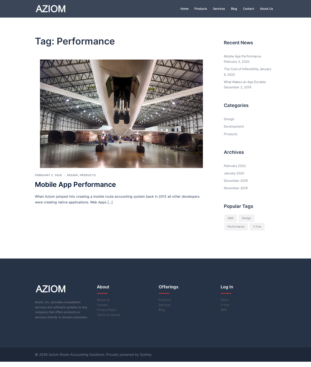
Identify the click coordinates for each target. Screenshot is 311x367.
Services (219, 8)
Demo (225, 300)
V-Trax (257, 226)
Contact (248, 8)
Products (200, 8)
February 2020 (235, 166)
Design (72, 175)
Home (184, 8)
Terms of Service (108, 315)
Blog (234, 8)
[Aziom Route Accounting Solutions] (50, 8)
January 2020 (234, 173)
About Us (266, 8)
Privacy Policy (106, 309)
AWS (231, 218)
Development (234, 126)
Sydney (146, 354)
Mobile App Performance (75, 184)
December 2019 (236, 181)
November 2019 (236, 188)
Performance (236, 226)
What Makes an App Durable (245, 82)
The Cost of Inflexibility (241, 69)
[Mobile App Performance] (121, 113)
